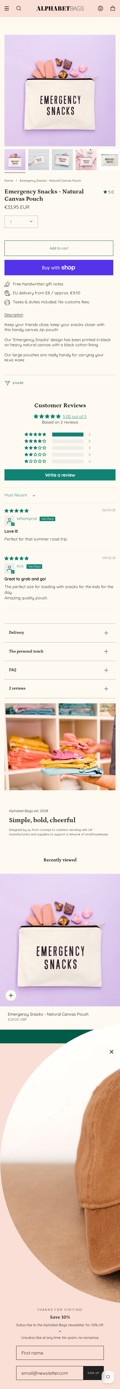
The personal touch (26, 651)
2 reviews (17, 688)
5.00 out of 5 (75, 416)
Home (8, 180)
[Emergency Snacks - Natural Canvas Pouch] (60, 940)
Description (13, 314)
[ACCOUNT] (100, 8)
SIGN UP (93, 1372)
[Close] (111, 1052)
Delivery (16, 632)
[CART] (113, 8)
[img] (16, 510)
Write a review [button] (60, 475)
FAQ (12, 670)
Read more (14, 360)
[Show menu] (8, 8)
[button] (36, 434)
